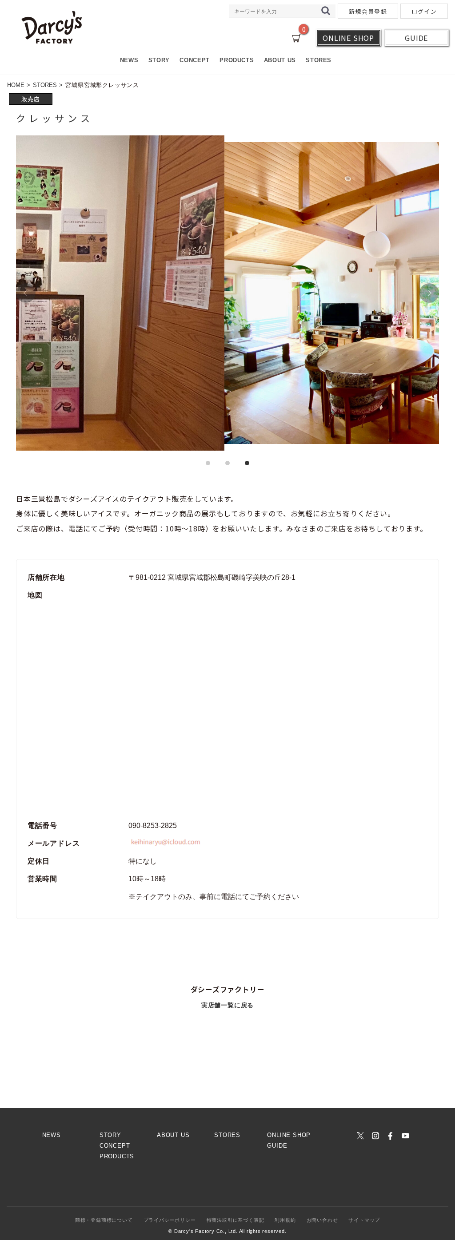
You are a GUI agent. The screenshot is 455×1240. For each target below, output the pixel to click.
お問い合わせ (322, 1220)
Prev (26, 293)
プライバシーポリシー (170, 1220)
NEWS (129, 60)
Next (429, 293)
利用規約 (285, 1220)
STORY (159, 60)
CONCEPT (194, 60)
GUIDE (277, 1145)
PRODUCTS (237, 60)
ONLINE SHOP (289, 1135)
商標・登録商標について (104, 1220)
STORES (318, 60)
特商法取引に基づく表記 (235, 1220)
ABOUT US (280, 60)
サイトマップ (364, 1220)
